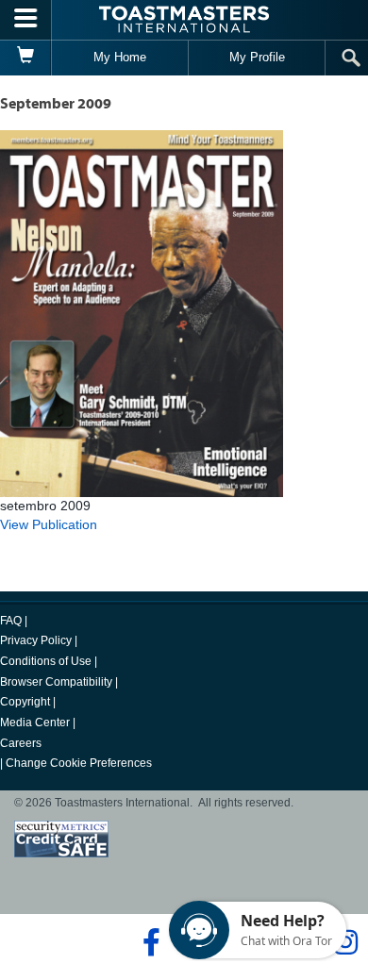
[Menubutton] (26, 20)
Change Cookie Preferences (79, 763)
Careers (21, 743)
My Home (119, 57)
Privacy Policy (36, 640)
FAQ (11, 620)
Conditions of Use (46, 661)
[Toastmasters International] (184, 19)
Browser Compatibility (56, 682)
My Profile (257, 57)
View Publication (48, 524)
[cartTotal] (26, 57)
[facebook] (148, 942)
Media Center (35, 722)
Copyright (25, 701)
